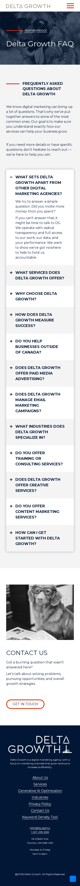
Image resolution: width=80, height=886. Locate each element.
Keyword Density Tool (40, 817)
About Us (40, 778)
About (42, 30)
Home (30, 30)
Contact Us (40, 810)
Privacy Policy (40, 804)
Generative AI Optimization (40, 791)
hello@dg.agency (40, 827)
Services (40, 784)
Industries (40, 797)
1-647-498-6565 (40, 831)
